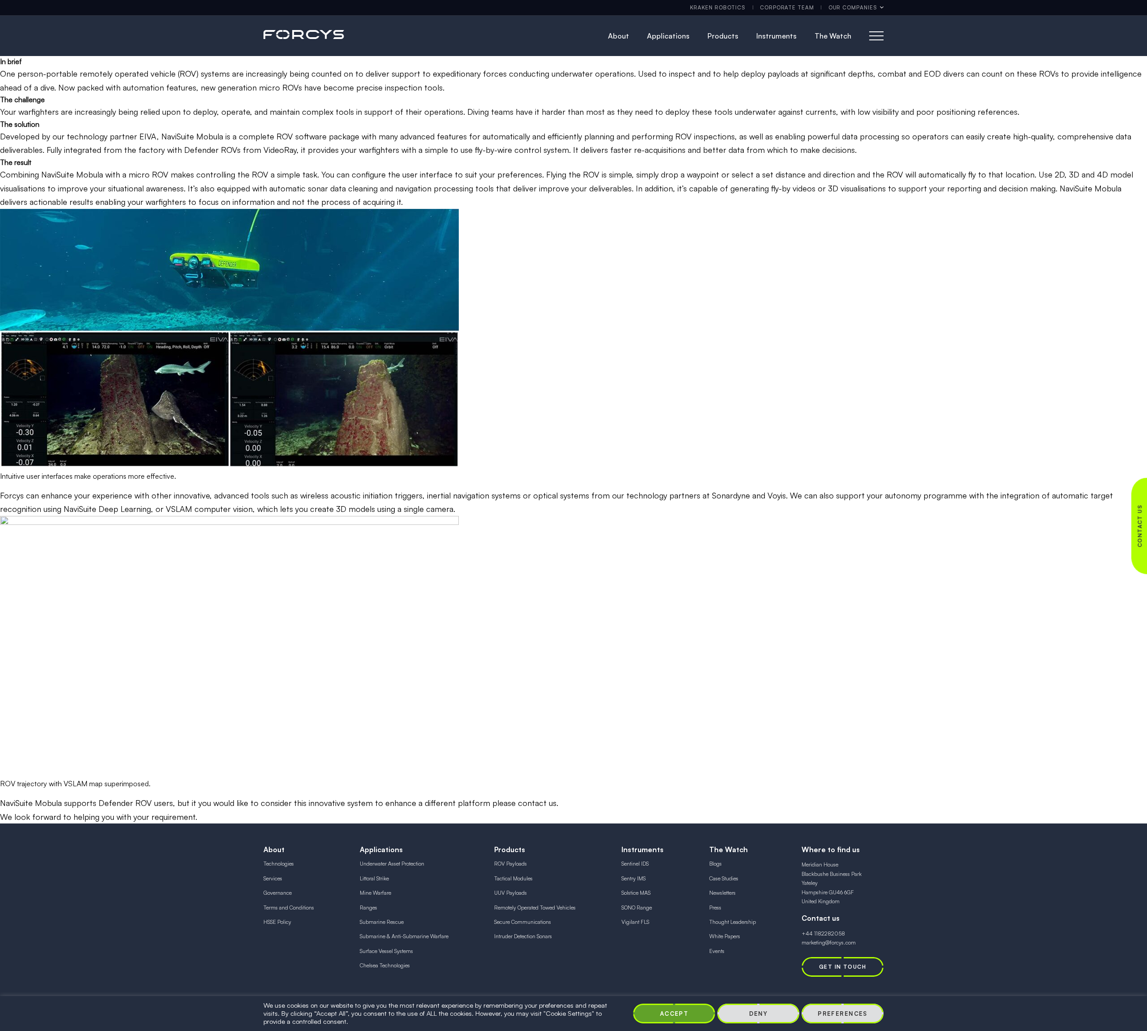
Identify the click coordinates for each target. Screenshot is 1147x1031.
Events (716, 951)
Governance (277, 892)
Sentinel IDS (635, 863)
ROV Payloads (510, 863)
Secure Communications (522, 921)
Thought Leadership (732, 921)
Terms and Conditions (288, 907)
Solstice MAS (636, 892)
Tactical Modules (513, 878)
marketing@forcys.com (829, 942)
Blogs (715, 863)
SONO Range (636, 907)
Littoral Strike (374, 878)
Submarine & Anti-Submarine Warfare (404, 936)
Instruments (776, 35)
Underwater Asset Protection (392, 863)
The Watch (833, 35)
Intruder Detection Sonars (523, 936)
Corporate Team (787, 7)
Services (272, 878)
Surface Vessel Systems (386, 951)
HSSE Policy (277, 921)
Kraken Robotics (718, 7)
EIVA (148, 136)
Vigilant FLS (635, 921)
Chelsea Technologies (385, 965)
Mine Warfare (375, 892)
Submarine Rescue (382, 921)
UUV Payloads (510, 892)
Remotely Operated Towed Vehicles (535, 907)
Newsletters (722, 892)
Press (715, 907)
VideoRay (280, 150)
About (618, 35)
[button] (674, 1013)
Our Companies (852, 7)
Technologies (278, 863)
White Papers (724, 936)
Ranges (368, 907)
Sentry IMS (633, 878)
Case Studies (723, 878)
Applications (668, 35)
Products (722, 35)
